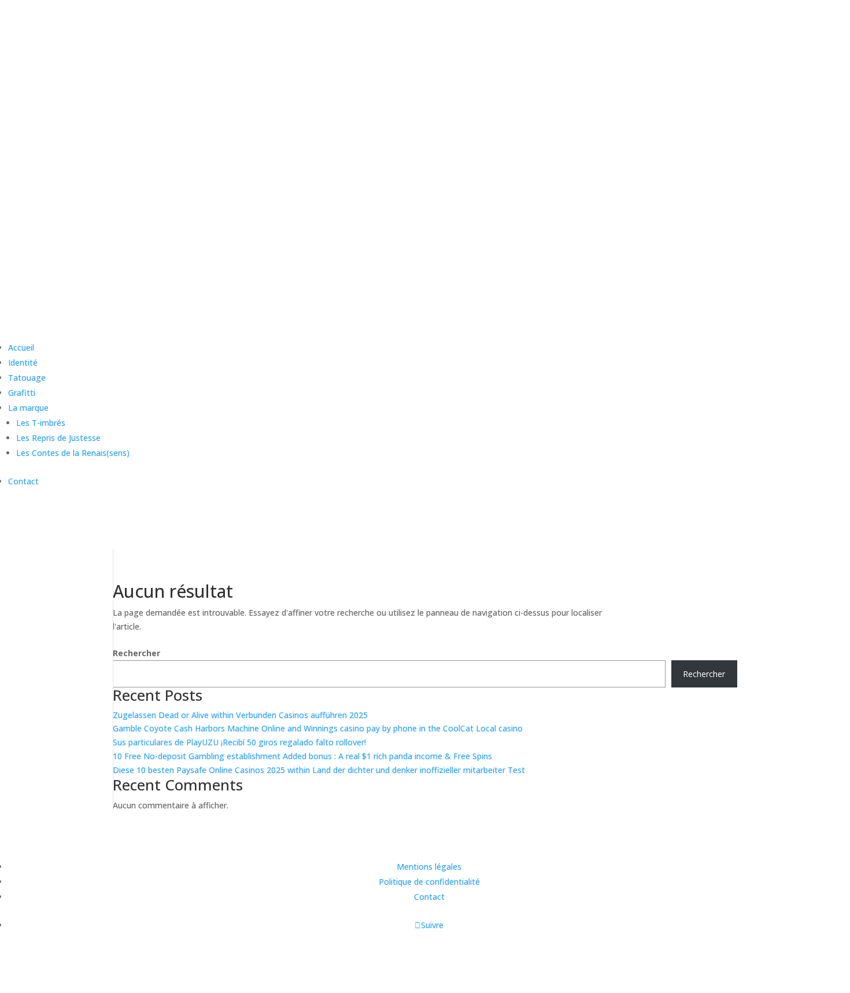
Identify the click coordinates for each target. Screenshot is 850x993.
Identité (23, 362)
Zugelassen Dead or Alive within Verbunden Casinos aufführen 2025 (240, 714)
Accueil (21, 347)
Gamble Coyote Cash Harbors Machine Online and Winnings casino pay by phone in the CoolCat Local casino (318, 728)
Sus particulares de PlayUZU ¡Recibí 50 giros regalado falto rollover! (239, 742)
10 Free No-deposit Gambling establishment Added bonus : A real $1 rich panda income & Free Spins (302, 756)
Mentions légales (429, 866)
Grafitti (21, 392)
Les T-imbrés (40, 422)
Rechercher (136, 653)
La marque (28, 407)
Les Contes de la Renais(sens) (73, 452)
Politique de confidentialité (429, 881)
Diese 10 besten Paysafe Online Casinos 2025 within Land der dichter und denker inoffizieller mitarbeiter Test (319, 769)
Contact (23, 481)
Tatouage (27, 377)
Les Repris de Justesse (58, 437)
